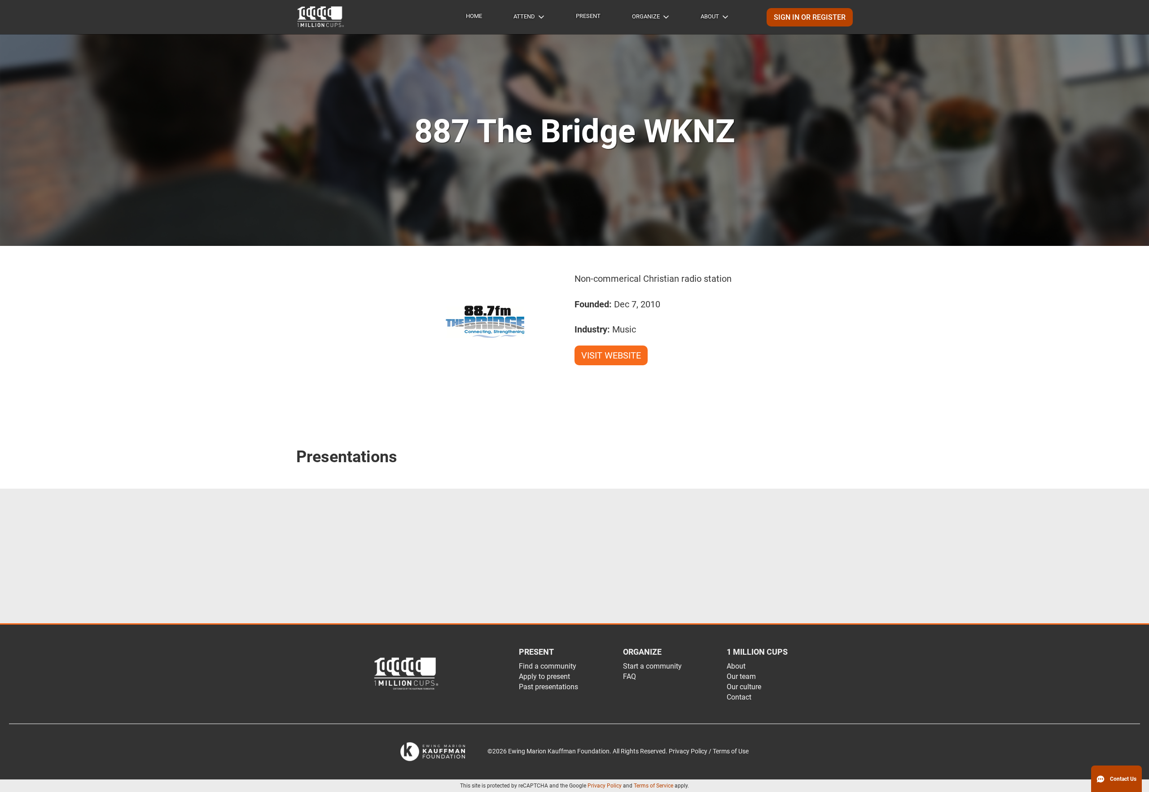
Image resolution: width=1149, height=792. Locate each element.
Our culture (744, 687)
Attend (524, 16)
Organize (646, 16)
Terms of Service (653, 786)
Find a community (547, 666)
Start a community (652, 666)
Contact (739, 697)
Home (474, 16)
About (710, 16)
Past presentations (548, 687)
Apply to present (544, 676)
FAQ (629, 676)
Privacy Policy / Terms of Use (709, 751)
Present (588, 16)
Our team (741, 676)
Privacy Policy (605, 786)
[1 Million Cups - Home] (321, 17)
